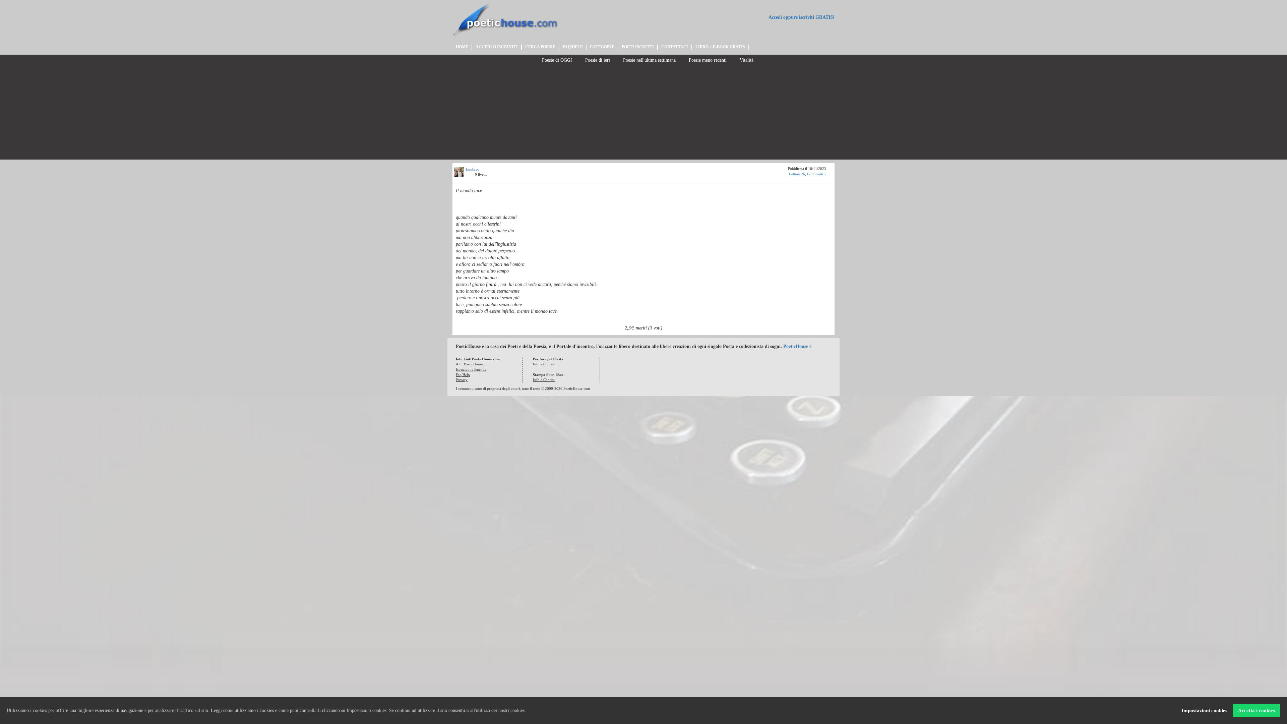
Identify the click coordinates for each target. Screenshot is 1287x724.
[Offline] (469, 175)
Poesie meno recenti (707, 60)
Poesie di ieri (597, 60)
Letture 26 (797, 174)
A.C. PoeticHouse (469, 364)
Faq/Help (463, 375)
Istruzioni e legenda (471, 369)
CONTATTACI (674, 47)
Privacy (462, 380)
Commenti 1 (816, 174)
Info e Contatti (544, 364)
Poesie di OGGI (556, 60)
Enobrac (472, 169)
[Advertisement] (643, 113)
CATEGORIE (602, 47)
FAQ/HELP (573, 47)
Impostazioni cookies (1204, 710)
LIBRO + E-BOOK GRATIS (720, 47)
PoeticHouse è (797, 346)
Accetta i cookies (1256, 710)
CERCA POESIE (540, 47)
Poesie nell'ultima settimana (649, 60)
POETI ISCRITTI (638, 47)
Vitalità (745, 60)
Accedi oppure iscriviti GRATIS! (801, 17)
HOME (462, 47)
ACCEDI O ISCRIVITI (497, 47)
